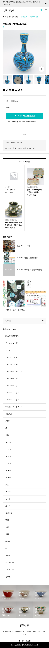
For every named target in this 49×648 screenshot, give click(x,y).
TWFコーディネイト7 (13, 400)
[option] (24, 296)
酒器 (7, 534)
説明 (24, 134)
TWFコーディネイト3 (13, 371)
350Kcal (8, 478)
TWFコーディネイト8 (13, 407)
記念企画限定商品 (29, 121)
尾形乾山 (8, 555)
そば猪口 (8, 350)
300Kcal (8, 471)
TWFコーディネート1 (13, 357)
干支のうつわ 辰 (11, 343)
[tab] (24, 134)
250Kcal (8, 463)
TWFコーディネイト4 (13, 378)
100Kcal (8, 442)
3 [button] (26, 304)
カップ (7, 499)
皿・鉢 (7, 506)
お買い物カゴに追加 (26, 116)
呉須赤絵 (8, 414)
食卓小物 (8, 513)
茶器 (7, 520)
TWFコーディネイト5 (13, 386)
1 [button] (22, 304)
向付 (7, 527)
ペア (7, 548)
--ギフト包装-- (10, 569)
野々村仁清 (9, 562)
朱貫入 (7, 421)
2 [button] (24, 304)
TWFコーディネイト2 (13, 364)
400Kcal (8, 492)
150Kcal (8, 449)
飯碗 (7, 435)
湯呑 (7, 485)
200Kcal (8, 456)
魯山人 (7, 541)
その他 (18, 121)
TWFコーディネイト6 (13, 393)
